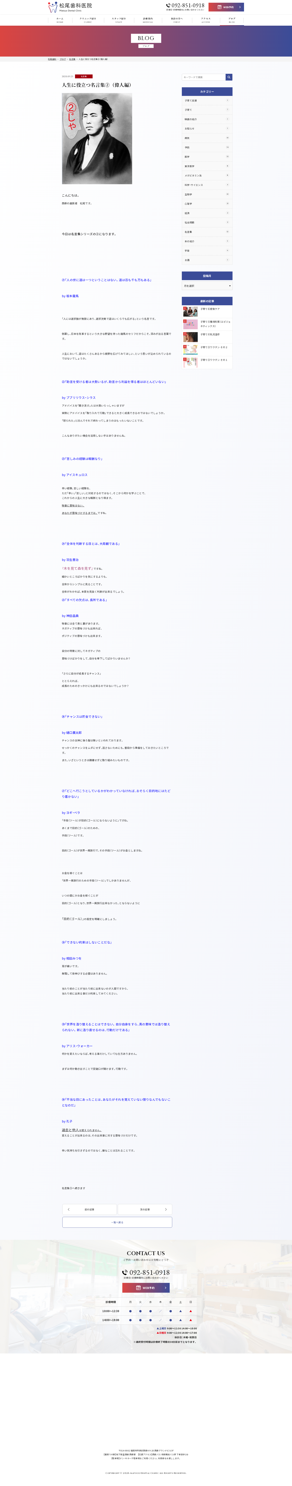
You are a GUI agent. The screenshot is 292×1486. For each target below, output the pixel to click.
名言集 (84, 76)
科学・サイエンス (206, 185)
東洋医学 (206, 166)
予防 (207, 147)
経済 (206, 213)
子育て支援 (206, 100)
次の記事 (145, 1209)
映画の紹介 (206, 119)
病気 (206, 138)
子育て (206, 109)
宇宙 (206, 250)
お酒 (206, 260)
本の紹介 (206, 241)
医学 (207, 156)
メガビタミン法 (206, 175)
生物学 (206, 194)
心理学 (206, 203)
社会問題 (206, 222)
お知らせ (206, 128)
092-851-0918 (188, 5)
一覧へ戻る (117, 1222)
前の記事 (89, 1209)
